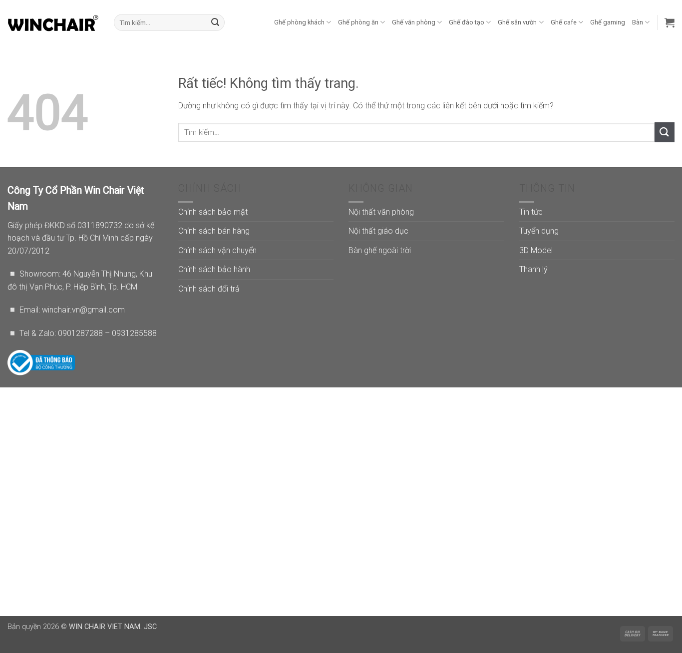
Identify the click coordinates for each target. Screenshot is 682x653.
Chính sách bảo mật (213, 212)
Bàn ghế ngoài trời (379, 250)
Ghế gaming (607, 22)
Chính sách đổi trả (209, 289)
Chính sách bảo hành (214, 269)
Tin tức (531, 212)
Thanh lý (533, 269)
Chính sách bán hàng (214, 231)
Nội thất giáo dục (378, 231)
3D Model (536, 250)
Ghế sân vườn (517, 22)
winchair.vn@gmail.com (83, 310)
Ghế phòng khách (299, 22)
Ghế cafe (564, 22)
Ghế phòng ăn (358, 22)
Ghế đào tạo (466, 22)
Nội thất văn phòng (381, 212)
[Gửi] (215, 22)
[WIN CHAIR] (53, 22)
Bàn (637, 22)
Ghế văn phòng (413, 22)
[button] (670, 22)
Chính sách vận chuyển (217, 250)
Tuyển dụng (539, 231)
